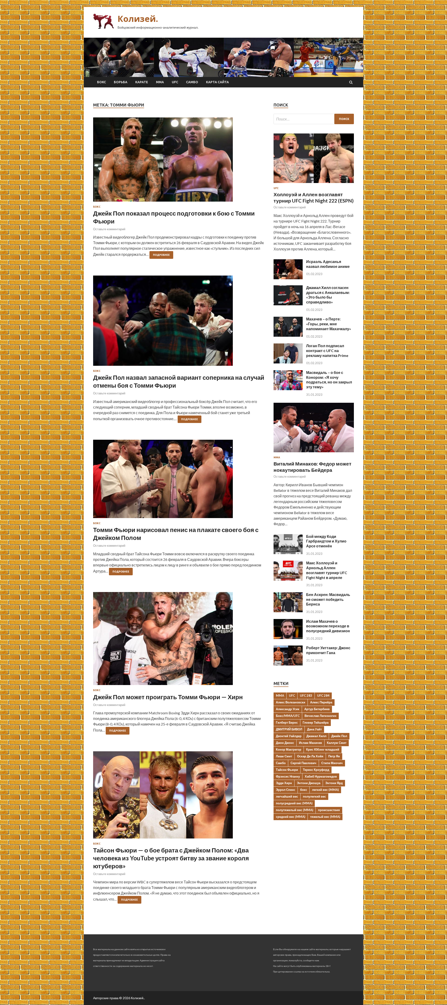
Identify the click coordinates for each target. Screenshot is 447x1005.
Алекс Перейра (321, 702)
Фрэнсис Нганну (288, 776)
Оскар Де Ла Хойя (310, 756)
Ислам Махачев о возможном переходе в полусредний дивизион (328, 626)
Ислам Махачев (310, 743)
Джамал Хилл (316, 736)
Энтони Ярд (334, 783)
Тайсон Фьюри (287, 770)
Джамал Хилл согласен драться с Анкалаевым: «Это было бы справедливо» (328, 294)
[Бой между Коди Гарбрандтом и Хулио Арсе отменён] (288, 552)
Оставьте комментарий (109, 229)
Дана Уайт (314, 729)
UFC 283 (306, 695)
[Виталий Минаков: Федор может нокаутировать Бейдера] (314, 453)
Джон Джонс (285, 743)
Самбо (192, 82)
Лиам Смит (284, 756)
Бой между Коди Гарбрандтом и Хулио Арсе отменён (326, 541)
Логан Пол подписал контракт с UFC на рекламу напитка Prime (327, 350)
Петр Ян (334, 756)
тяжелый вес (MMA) (325, 817)
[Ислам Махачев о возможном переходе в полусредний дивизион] (288, 637)
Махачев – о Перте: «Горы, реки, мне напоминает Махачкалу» (328, 324)
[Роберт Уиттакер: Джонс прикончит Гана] (288, 664)
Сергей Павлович (303, 763)
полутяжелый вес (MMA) (294, 810)
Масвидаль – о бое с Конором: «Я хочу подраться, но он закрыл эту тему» (329, 379)
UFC (175, 82)
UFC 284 (323, 695)
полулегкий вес (314, 796)
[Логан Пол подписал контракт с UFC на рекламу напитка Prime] (288, 362)
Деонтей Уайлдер (288, 736)
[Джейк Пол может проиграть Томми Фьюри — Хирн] (178, 640)
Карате (141, 82)
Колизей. (138, 18)
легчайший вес (287, 796)
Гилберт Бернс (287, 722)
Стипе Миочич (332, 763)
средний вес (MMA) (290, 817)
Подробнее (161, 254)
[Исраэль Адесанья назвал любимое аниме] (288, 278)
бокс (303, 790)
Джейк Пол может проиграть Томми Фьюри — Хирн (168, 697)
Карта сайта (217, 82)
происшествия (329, 810)
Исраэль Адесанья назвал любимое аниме (328, 264)
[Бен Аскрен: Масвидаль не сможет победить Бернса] (288, 611)
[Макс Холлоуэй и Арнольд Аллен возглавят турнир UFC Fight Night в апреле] (288, 579)
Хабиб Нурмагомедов (321, 776)
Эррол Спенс (285, 790)
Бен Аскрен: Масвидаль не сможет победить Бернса (328, 599)
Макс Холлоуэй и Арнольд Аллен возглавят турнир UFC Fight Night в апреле (326, 570)
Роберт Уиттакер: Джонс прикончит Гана (328, 650)
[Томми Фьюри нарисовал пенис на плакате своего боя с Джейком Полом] (178, 481)
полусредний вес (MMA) (294, 803)
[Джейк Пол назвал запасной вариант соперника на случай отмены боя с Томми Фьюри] (178, 322)
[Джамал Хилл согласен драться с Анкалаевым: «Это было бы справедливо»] (288, 304)
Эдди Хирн (284, 783)
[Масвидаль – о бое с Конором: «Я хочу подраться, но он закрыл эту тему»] (288, 388)
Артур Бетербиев (317, 709)
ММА (160, 82)
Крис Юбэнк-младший (322, 749)
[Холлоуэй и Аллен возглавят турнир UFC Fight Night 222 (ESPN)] (314, 184)
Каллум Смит (336, 743)
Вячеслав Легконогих (320, 716)
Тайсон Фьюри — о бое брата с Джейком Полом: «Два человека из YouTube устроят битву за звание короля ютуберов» (171, 858)
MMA (280, 695)
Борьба (120, 82)
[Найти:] (314, 119)
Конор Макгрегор (288, 749)
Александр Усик (287, 709)
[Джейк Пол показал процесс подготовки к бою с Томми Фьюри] (178, 161)
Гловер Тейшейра (315, 722)
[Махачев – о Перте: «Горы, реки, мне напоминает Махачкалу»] (288, 335)
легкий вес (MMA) (325, 790)
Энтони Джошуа (308, 783)
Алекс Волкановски (290, 702)
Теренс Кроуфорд (316, 770)
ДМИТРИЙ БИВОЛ (289, 729)
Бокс (101, 82)
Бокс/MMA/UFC (288, 716)
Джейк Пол (339, 736)
